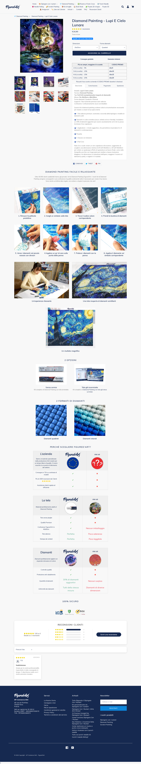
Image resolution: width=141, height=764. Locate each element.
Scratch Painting (106, 724)
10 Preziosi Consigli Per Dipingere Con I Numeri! (80, 714)
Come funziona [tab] (92, 86)
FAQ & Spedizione (50, 707)
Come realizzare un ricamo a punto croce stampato (82, 727)
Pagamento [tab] (107, 86)
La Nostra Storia (50, 700)
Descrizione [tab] (78, 86)
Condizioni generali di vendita (54, 710)
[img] (20, 658)
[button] (76, 29)
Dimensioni (76, 44)
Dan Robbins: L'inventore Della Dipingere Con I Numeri (83, 723)
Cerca (46, 705)
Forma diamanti (105, 44)
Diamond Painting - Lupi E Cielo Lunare (44, 16)
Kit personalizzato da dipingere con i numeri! (80, 705)
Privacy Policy (49, 712)
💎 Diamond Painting (21, 16)
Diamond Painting (106, 722)
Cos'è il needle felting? (80, 737)
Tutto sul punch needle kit (81, 735)
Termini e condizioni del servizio (55, 715)
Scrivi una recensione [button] (108, 634)
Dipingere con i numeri (108, 720)
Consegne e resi (50, 703)
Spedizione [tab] (120, 86)
